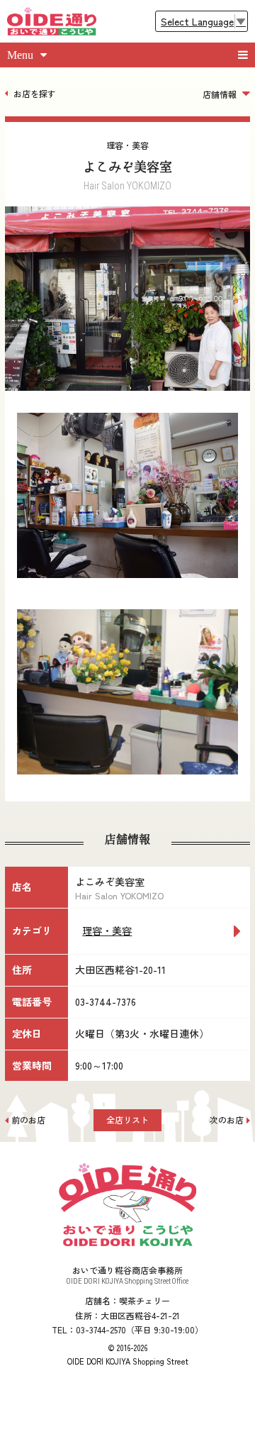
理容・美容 (107, 930)
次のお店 (227, 1119)
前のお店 (28, 1119)
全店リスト (127, 1119)
